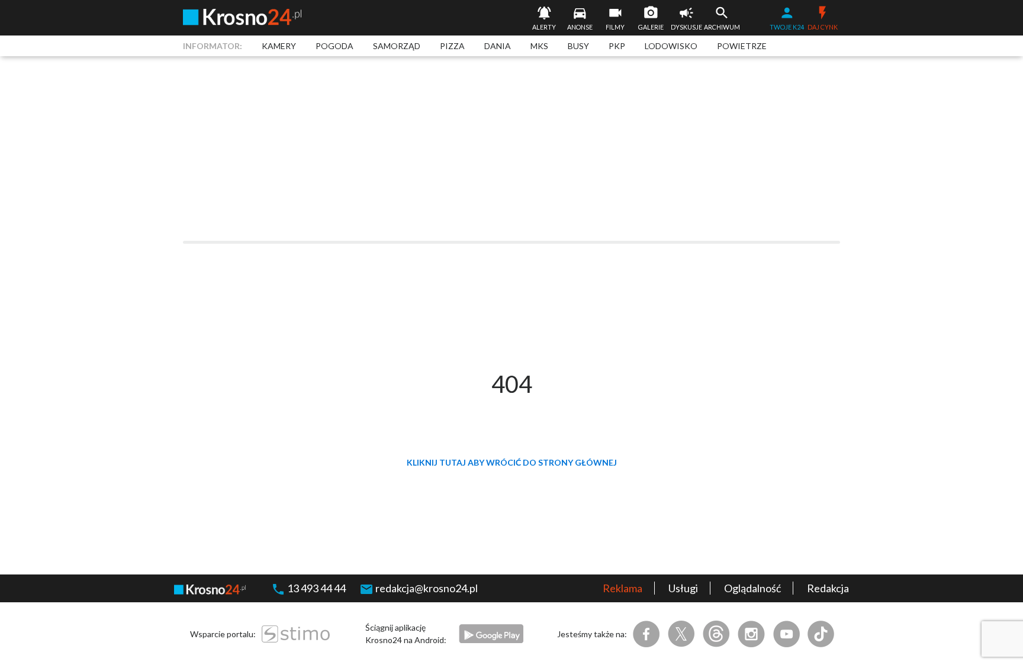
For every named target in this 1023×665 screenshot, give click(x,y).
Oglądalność (752, 588)
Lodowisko (671, 46)
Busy (578, 46)
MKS (539, 46)
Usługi (683, 588)
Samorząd (396, 46)
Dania (497, 46)
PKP (617, 46)
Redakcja (828, 588)
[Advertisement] (511, 148)
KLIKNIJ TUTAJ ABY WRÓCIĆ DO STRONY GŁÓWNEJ (512, 462)
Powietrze (742, 46)
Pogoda (334, 46)
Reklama (622, 588)
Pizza (452, 46)
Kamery (279, 46)
